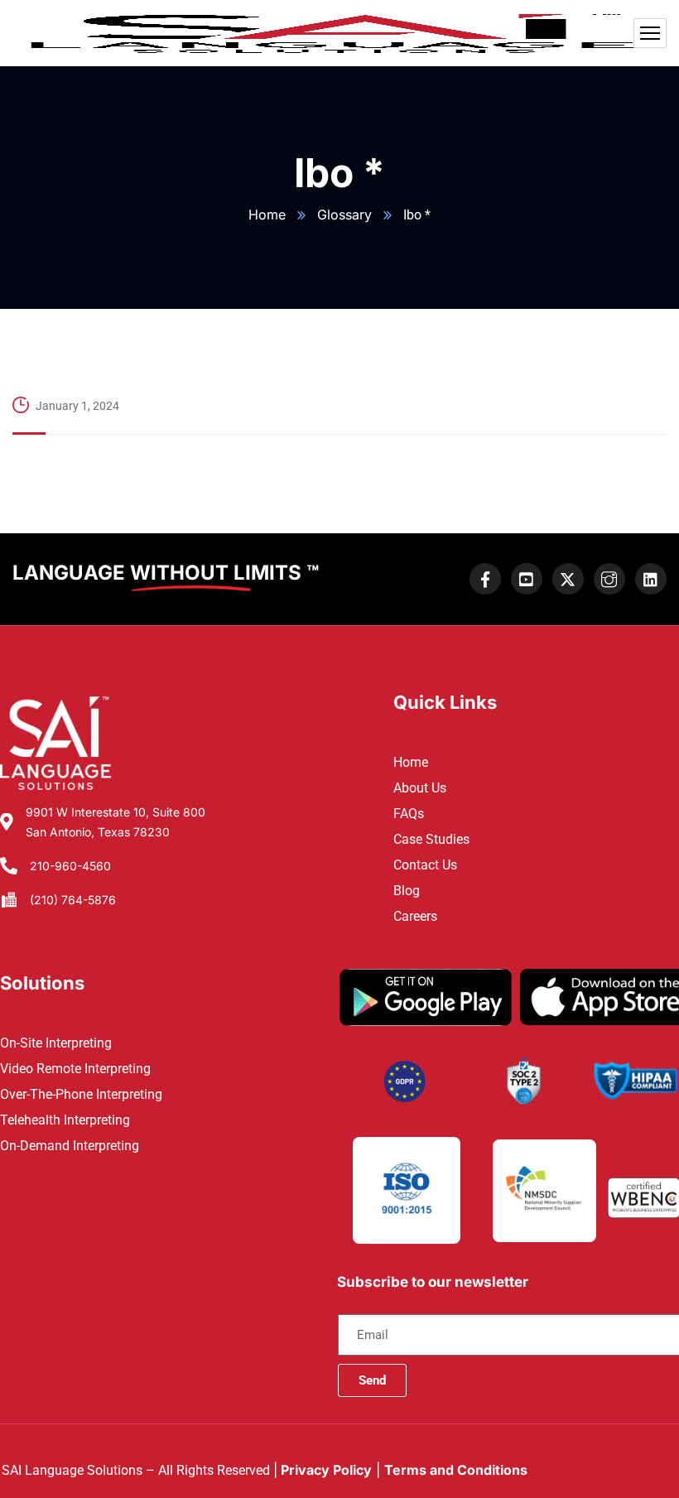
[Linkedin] (651, 579)
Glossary (344, 214)
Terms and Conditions (455, 1470)
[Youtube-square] (526, 579)
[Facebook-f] (485, 579)
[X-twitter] (568, 579)
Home (267, 214)
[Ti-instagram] (609, 579)
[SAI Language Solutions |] (339, 33)
